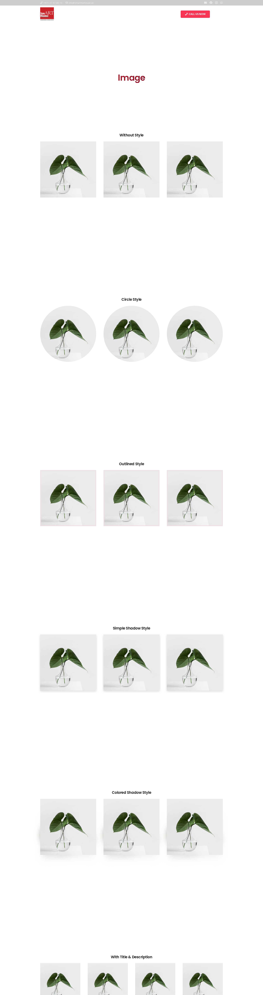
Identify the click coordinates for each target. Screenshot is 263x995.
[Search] (213, 14)
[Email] (205, 2)
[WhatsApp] (221, 2)
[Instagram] (216, 2)
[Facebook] (211, 2)
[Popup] (221, 14)
